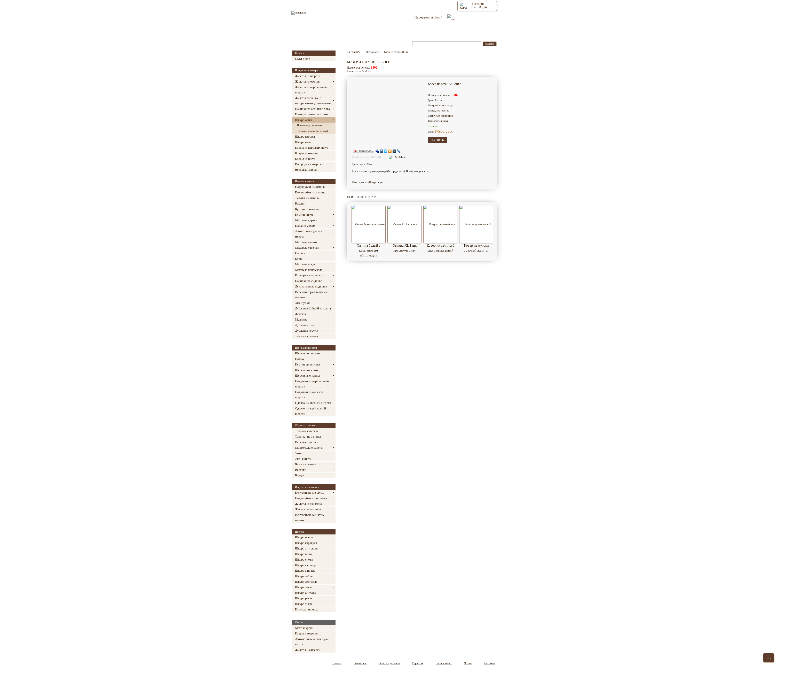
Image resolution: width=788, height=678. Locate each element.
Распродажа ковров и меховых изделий (309, 167)
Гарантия (398, 30)
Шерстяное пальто (307, 353)
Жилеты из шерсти (307, 76)
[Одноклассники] (390, 151)
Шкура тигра (304, 604)
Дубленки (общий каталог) (313, 308)
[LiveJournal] (398, 151)
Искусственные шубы (309, 492)
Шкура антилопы (306, 548)
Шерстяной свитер (307, 370)
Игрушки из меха (306, 609)
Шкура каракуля (306, 543)
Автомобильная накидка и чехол (312, 641)
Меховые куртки (306, 220)
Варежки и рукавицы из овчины (311, 294)
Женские (301, 314)
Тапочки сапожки (306, 431)
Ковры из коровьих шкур (312, 147)
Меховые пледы (305, 264)
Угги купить (303, 458)
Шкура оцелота (305, 592)
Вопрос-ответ (426, 30)
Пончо (299, 359)
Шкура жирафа (305, 570)
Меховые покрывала (308, 269)
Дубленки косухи (306, 330)
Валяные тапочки (306, 442)
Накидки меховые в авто (311, 114)
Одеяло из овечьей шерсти (313, 403)
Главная (309, 30)
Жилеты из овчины (307, 81)
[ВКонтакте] (381, 151)
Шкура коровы (305, 136)
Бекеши (300, 203)
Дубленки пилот (306, 325)
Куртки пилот (304, 214)
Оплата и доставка (367, 30)
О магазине (335, 30)
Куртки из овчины (307, 209)
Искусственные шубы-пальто (310, 517)
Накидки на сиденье (308, 281)
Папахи (300, 253)
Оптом (453, 30)
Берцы (299, 475)
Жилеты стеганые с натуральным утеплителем (313, 100)
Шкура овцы (303, 120)
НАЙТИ (489, 43)
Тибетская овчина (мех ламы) (312, 131)
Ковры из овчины (306, 153)
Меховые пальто (306, 242)
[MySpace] (377, 151)
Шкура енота (304, 559)
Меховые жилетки (307, 247)
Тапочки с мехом (306, 336)
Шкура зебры (304, 576)
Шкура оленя (304, 537)
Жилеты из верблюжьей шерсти (311, 89)
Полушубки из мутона (310, 192)
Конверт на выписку (308, 275)
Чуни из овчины (305, 464)
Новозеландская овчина (309, 125)
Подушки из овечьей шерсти (309, 394)
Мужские (301, 319)
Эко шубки (302, 303)
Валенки (300, 469)
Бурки (299, 258)
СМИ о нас (302, 58)
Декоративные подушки (311, 286)
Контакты (477, 30)
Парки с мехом (305, 225)
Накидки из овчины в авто (312, 108)
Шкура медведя (305, 565)
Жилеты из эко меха (308, 503)
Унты (298, 453)
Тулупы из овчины (307, 198)
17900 (439, 131)
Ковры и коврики (306, 633)
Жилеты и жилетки (307, 650)
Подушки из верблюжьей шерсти (312, 383)
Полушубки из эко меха (311, 498)
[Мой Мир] (394, 151)
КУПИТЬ (437, 140)
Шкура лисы (303, 587)
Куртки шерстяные (308, 364)
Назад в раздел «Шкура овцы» (368, 182)
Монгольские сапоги (309, 447)
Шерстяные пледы (307, 375)
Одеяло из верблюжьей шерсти (310, 411)
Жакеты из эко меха (308, 509)
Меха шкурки (304, 628)
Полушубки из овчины (310, 186)
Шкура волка (304, 554)
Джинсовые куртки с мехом (309, 234)
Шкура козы (303, 142)
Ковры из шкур (305, 158)
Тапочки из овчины (308, 436)
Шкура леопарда (306, 581)
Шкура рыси (303, 598)
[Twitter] (386, 151)
